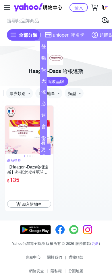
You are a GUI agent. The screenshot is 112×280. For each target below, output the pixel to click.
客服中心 (33, 257)
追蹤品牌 (56, 81)
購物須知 (76, 257)
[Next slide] (49, 130)
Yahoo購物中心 (38, 7)
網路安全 (36, 270)
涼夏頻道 (43, 93)
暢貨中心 (43, 58)
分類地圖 (75, 270)
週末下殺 (43, 116)
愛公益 (43, 139)
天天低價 (43, 81)
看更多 (43, 149)
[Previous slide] (8, 130)
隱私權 (56, 270)
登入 (78, 7)
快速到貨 (43, 70)
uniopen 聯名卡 (68, 34)
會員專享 (43, 127)
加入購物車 (32, 204)
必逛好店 (43, 104)
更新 (95, 243)
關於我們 (54, 257)
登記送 (43, 47)
